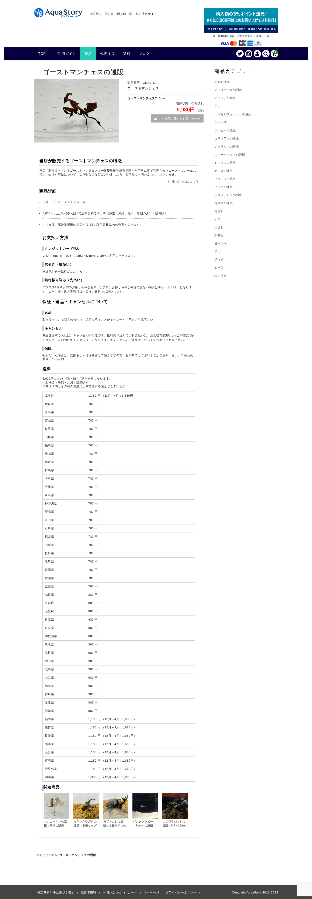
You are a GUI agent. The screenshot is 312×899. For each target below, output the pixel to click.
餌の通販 (220, 276)
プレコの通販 (223, 187)
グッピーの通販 (225, 130)
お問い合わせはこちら (183, 181)
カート (132, 892)
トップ (43, 855)
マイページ (151, 892)
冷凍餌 (219, 227)
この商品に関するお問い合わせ (179, 118)
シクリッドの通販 (226, 146)
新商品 (219, 235)
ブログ (144, 54)
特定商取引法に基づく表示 (55, 892)
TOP (42, 54)
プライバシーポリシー (181, 892)
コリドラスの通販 (226, 138)
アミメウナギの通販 (228, 90)
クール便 (220, 122)
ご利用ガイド (65, 54)
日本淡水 (220, 243)
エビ (217, 106)
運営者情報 (88, 892)
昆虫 (217, 251)
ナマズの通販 (223, 170)
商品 (88, 54)
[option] (76, 110)
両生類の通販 (223, 203)
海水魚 (219, 267)
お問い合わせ (112, 892)
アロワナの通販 (225, 98)
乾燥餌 (219, 211)
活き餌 (219, 259)
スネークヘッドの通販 (229, 154)
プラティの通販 (225, 179)
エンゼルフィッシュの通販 (232, 114)
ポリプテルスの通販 (228, 195)
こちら (145, 340)
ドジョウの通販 (225, 162)
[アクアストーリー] (58, 15)
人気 (217, 219)
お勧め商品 (222, 82)
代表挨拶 (107, 54)
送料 (126, 54)
